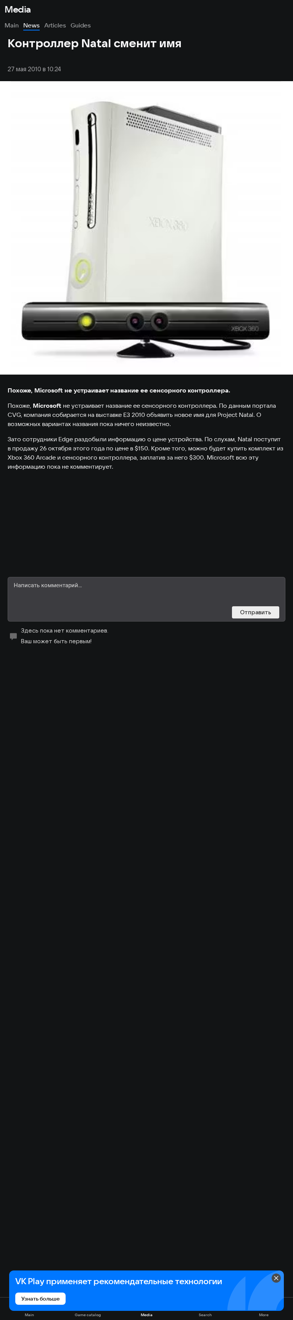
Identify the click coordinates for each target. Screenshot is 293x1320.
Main (12, 25)
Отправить (255, 612)
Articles (55, 25)
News (31, 25)
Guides (81, 25)
